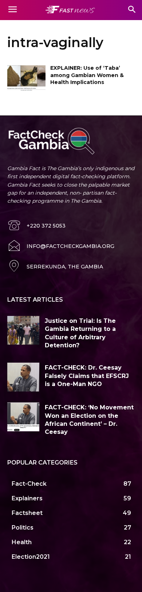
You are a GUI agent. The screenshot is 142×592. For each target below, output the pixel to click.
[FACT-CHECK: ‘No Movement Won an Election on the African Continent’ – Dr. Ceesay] (23, 416)
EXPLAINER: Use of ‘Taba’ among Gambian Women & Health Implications (87, 75)
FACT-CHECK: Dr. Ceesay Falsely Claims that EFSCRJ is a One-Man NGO (87, 375)
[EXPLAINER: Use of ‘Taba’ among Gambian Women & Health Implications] (26, 78)
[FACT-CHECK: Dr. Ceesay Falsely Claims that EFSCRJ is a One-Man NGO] (23, 377)
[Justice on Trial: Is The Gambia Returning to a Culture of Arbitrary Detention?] (23, 330)
